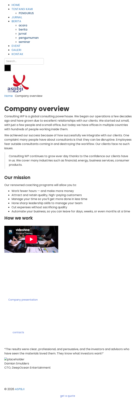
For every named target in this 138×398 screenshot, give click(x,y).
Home (8, 96)
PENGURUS (26, 13)
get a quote (68, 396)
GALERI (16, 50)
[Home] (18, 83)
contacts (18, 332)
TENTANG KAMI (22, 9)
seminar (24, 42)
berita (23, 29)
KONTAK (17, 54)
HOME (16, 5)
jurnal (22, 34)
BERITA (16, 21)
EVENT (16, 46)
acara (23, 25)
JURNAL (17, 17)
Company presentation (23, 300)
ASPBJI (19, 389)
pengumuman (29, 38)
